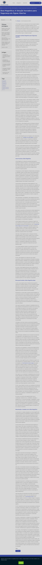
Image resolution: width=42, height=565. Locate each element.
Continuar (21, 562)
